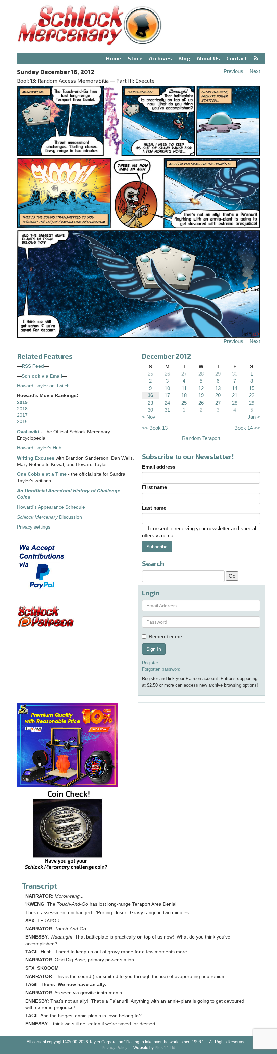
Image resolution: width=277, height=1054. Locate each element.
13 (218, 388)
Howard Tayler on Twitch (43, 385)
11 (184, 388)
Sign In (153, 649)
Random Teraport (201, 438)
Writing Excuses (35, 458)
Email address (158, 467)
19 (201, 395)
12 (201, 388)
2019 (22, 402)
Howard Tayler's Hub (39, 448)
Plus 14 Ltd (165, 1047)
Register (150, 662)
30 (234, 374)
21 (234, 395)
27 (184, 374)
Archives (160, 58)
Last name (154, 508)
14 (234, 388)
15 (251, 388)
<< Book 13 (155, 428)
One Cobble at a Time (42, 474)
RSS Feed (33, 366)
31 (167, 410)
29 (218, 374)
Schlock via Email (42, 376)
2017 (22, 415)
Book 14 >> (247, 428)
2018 (22, 408)
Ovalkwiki (29, 431)
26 (167, 374)
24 (167, 403)
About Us (208, 58)
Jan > (254, 417)
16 (150, 395)
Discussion (49, 517)
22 (251, 395)
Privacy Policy (114, 1047)
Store (135, 58)
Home (113, 58)
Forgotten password (161, 669)
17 (167, 395)
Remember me (165, 636)
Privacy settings (33, 527)
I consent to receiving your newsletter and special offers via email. (199, 531)
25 (150, 374)
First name (154, 487)
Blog (184, 58)
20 (218, 395)
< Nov (148, 417)
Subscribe (157, 546)
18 (184, 395)
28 (201, 374)
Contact (236, 58)
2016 (22, 421)
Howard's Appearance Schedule (51, 507)
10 (167, 388)
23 (150, 403)
